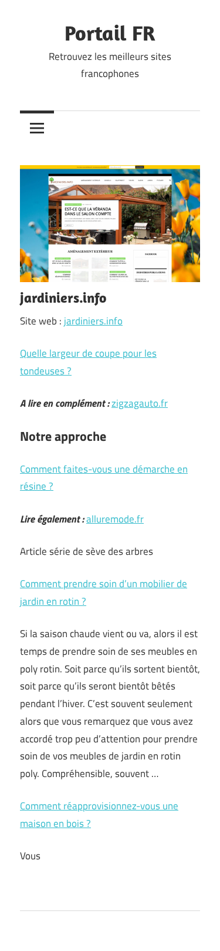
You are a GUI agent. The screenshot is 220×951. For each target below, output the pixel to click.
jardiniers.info (93, 321)
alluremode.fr (115, 519)
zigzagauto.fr (139, 403)
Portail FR (110, 32)
